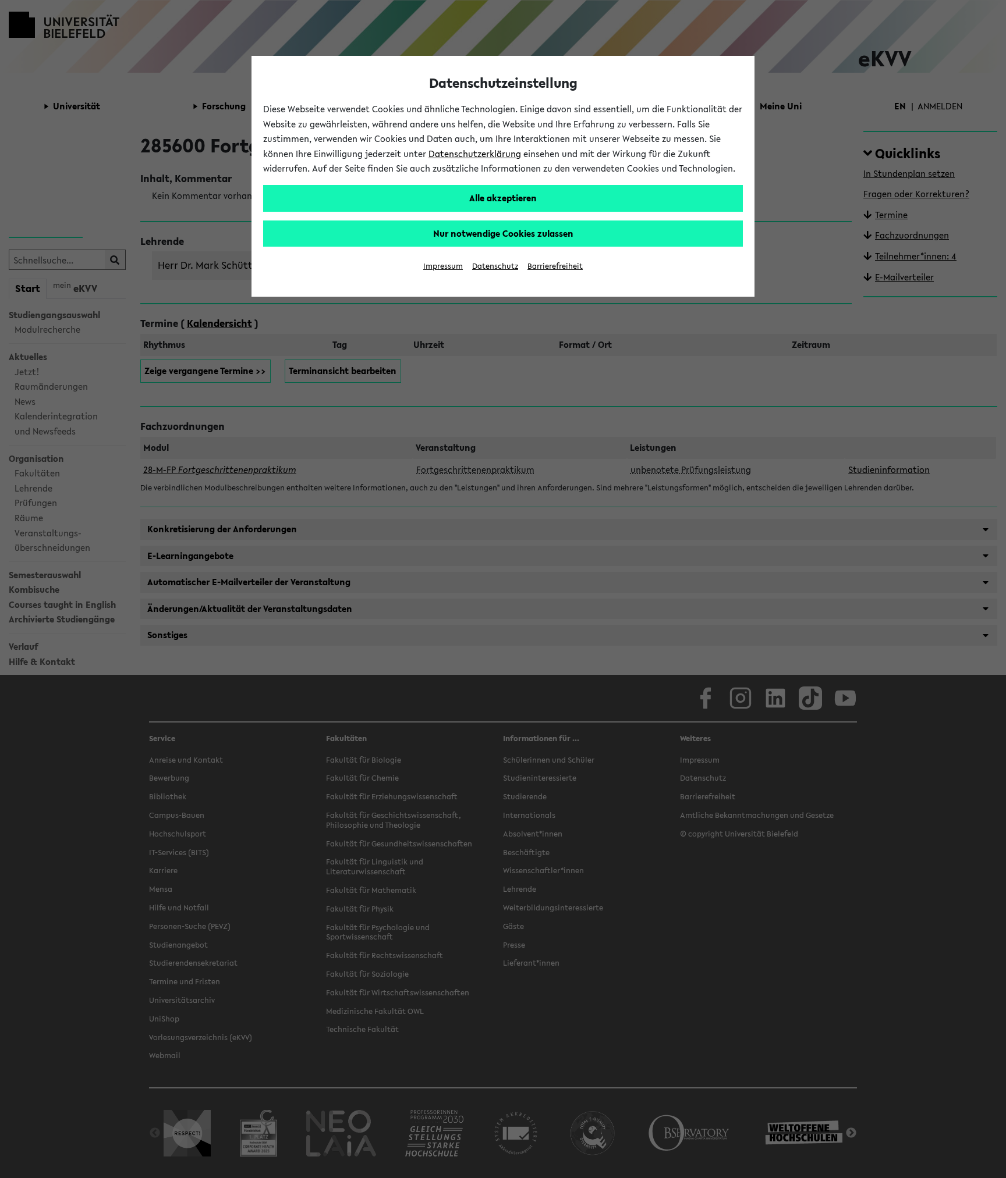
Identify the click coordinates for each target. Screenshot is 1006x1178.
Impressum (443, 266)
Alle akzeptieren (503, 197)
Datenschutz (495, 266)
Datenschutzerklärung (474, 153)
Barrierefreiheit (555, 266)
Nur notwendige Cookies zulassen (503, 233)
